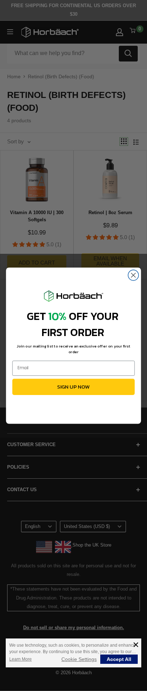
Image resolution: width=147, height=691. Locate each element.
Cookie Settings (79, 659)
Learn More (20, 659)
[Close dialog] (133, 275)
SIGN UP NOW (73, 386)
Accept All (119, 659)
